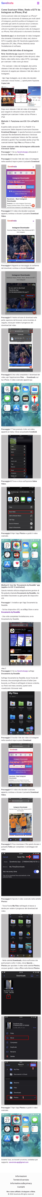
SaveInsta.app (22, 152)
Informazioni (21, 1176)
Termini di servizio (21, 1180)
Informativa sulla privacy (21, 1183)
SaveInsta (7, 3)
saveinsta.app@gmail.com (18, 1162)
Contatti (21, 1187)
